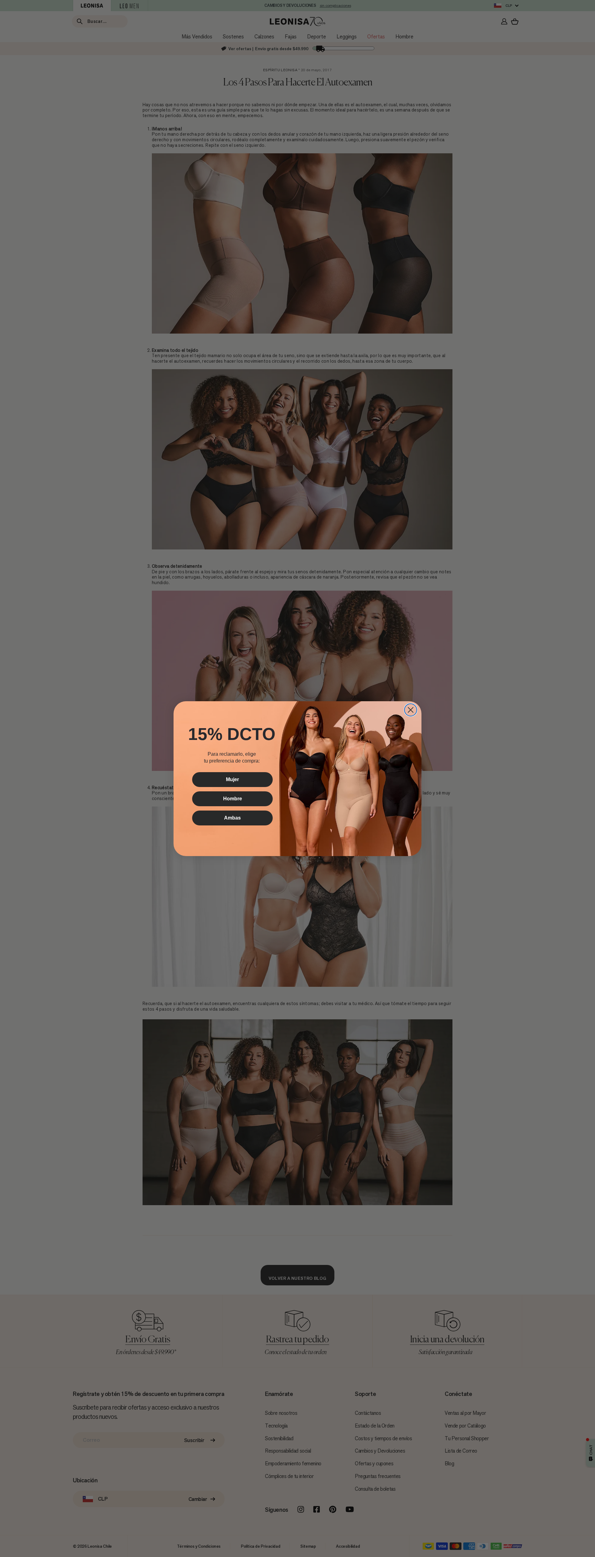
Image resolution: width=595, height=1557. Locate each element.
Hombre (232, 798)
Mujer (232, 779)
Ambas (232, 817)
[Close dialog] (410, 710)
